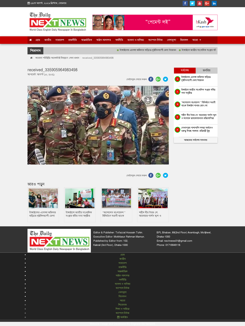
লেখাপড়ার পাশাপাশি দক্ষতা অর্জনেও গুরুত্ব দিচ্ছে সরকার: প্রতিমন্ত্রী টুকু (197, 129)
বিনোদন (184, 40)
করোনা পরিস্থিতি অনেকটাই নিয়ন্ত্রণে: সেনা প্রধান (57, 57)
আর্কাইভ (124, 317)
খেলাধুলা (171, 40)
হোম (38, 40)
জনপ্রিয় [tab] (206, 70)
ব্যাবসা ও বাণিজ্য (136, 40)
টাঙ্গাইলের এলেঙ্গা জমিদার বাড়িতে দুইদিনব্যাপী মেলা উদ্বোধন (138, 50)
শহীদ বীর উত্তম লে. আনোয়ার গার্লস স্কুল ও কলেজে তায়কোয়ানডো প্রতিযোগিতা (198, 117)
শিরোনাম (122, 304)
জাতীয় (47, 40)
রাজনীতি (72, 40)
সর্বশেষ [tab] (185, 70)
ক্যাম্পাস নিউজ (155, 40)
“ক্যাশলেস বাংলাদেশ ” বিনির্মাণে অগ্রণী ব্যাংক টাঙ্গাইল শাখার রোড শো (114, 216)
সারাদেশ (60, 40)
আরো (195, 40)
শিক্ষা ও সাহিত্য (123, 308)
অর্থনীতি (119, 40)
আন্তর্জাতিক (86, 40)
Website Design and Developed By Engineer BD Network (122, 323)
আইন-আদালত (103, 40)
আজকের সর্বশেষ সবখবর (195, 140)
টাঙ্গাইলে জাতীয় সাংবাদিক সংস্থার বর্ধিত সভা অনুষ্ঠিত (196, 50)
